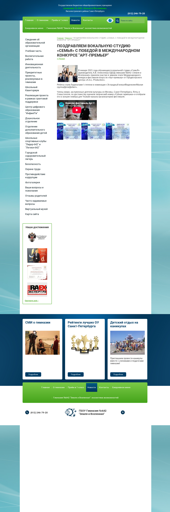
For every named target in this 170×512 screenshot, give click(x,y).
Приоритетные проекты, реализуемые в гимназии (33, 77)
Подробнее (33, 374)
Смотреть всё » (31, 301)
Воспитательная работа (34, 58)
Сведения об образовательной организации (35, 42)
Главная (29, 20)
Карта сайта (32, 214)
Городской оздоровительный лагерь (35, 155)
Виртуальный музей (36, 209)
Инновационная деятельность (34, 66)
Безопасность (33, 164)
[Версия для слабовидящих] (110, 21)
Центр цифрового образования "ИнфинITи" (35, 110)
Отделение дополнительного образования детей (36, 129)
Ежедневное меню (34, 28)
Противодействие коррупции (35, 176)
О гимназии (42, 20)
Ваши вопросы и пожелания (34, 189)
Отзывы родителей (36, 195)
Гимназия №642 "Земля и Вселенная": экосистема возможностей (79, 28)
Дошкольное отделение (32, 120)
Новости (75, 20)
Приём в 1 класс (60, 20)
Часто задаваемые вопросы (36, 202)
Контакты (88, 20)
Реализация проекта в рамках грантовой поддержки (36, 98)
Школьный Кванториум (32, 89)
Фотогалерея (32, 182)
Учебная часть (33, 51)
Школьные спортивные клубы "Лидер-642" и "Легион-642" (35, 143)
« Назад (61, 58)
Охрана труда (32, 169)
